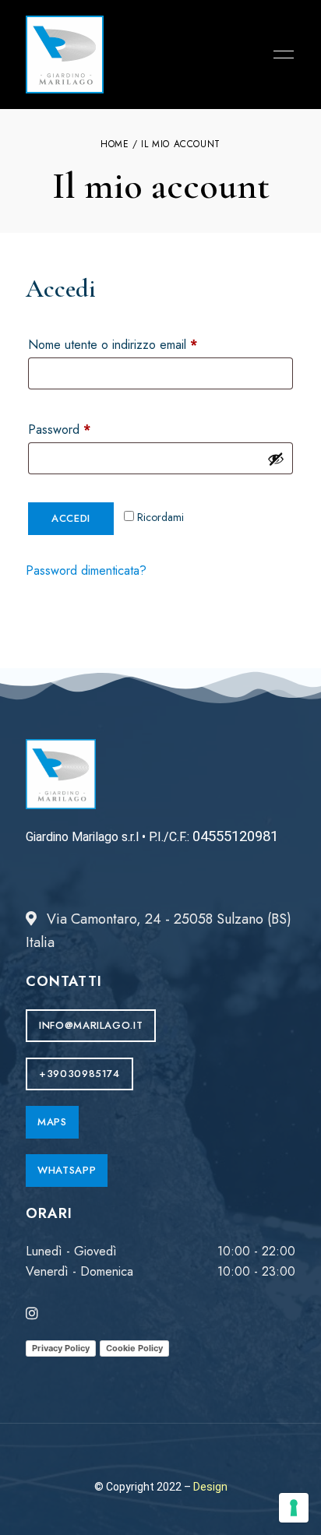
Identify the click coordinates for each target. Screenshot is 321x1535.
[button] (91, 1025)
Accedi (70, 518)
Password (82, 427)
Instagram (32, 1313)
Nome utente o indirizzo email (136, 343)
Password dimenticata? (86, 570)
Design (210, 1486)
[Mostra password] (275, 458)
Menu (279, 54)
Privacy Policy (61, 1348)
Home (115, 144)
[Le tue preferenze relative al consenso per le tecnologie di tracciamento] (294, 1508)
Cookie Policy (134, 1348)
